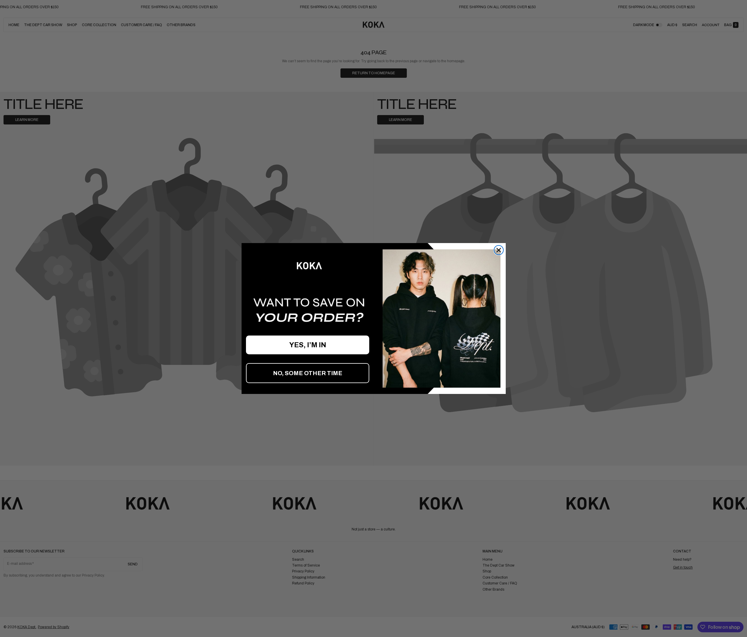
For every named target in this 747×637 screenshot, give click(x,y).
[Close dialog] (498, 250)
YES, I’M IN (307, 345)
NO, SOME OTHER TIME (307, 373)
